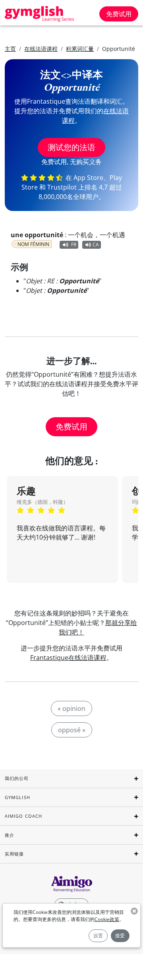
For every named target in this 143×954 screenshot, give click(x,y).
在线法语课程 (41, 48)
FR (73, 244)
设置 (98, 935)
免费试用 (118, 14)
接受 (120, 935)
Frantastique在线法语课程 (68, 657)
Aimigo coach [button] (23, 816)
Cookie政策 (107, 919)
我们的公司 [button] (17, 778)
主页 (10, 48)
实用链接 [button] (14, 854)
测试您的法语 (71, 147)
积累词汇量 (80, 48)
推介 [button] (9, 835)
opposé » (71, 730)
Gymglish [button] (17, 797)
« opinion (71, 708)
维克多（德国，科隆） (42, 501)
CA (96, 244)
